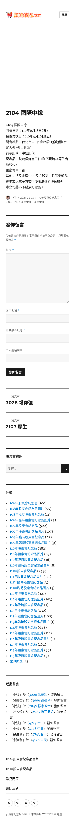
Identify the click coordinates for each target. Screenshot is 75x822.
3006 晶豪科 (38, 695)
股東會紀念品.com (17, 814)
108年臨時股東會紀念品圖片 (30, 520)
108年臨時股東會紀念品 (27, 514)
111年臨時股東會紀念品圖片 (29, 588)
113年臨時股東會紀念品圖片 (30, 622)
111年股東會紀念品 (23, 571)
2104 (9, 201)
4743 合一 (36, 723)
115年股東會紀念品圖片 (26, 650)
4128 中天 (36, 729)
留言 (10, 249)
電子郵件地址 (15, 330)
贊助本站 (12, 789)
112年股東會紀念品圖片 (26, 599)
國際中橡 (39, 201)
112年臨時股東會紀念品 (26, 605)
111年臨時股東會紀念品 (26, 582)
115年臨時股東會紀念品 (26, 656)
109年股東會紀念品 (24, 526)
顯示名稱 (13, 310)
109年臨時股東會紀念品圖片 (30, 543)
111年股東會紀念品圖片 (26, 577)
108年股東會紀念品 (24, 503)
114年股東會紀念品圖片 (26, 633)
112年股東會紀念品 (23, 594)
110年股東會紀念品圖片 (26, 554)
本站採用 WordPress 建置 (46, 814)
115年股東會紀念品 (23, 644)
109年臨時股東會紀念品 (27, 537)
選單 (64, 14)
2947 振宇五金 (40, 706)
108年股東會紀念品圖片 (27, 509)
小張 (14, 197)
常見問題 (16, 661)
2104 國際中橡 (22, 201)
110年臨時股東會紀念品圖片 (30, 565)
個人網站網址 (14, 350)
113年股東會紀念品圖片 (26, 616)
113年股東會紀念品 (23, 610)
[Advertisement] (37, 69)
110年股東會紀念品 (48, 197)
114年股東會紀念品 (23, 627)
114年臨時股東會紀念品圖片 (30, 639)
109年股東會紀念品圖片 (27, 531)
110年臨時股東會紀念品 (26, 560)
